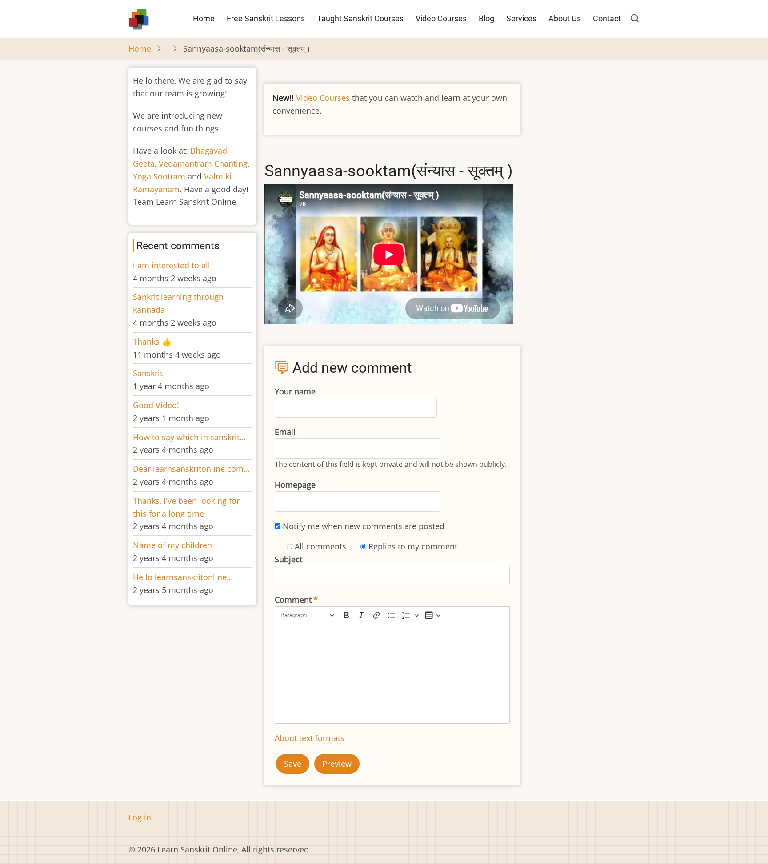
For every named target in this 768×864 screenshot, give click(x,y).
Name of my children (172, 545)
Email (285, 431)
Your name (295, 391)
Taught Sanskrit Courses (360, 18)
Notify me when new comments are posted (363, 526)
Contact (607, 18)
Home (204, 18)
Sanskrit (148, 373)
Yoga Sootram (159, 176)
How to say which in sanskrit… (189, 437)
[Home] (138, 17)
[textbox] (392, 674)
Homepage (295, 484)
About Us (564, 18)
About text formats (309, 738)
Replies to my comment (412, 546)
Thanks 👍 (153, 341)
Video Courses (441, 18)
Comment (293, 599)
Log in (139, 817)
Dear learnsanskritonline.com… (191, 468)
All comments (320, 546)
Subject (288, 559)
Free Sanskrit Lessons (266, 18)
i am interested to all (171, 265)
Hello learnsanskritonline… (183, 577)
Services (521, 18)
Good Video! (156, 405)
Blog (486, 18)
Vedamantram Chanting (203, 163)
